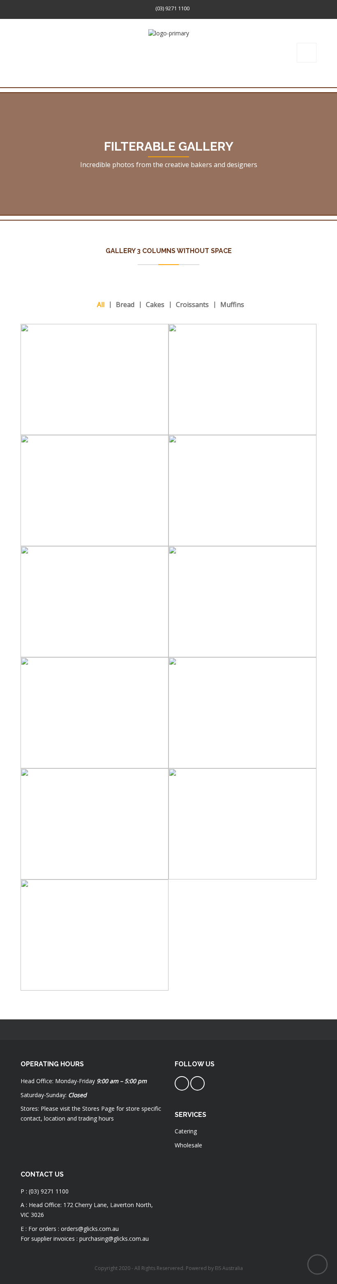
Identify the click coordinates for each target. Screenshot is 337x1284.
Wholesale (188, 1145)
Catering (186, 1131)
